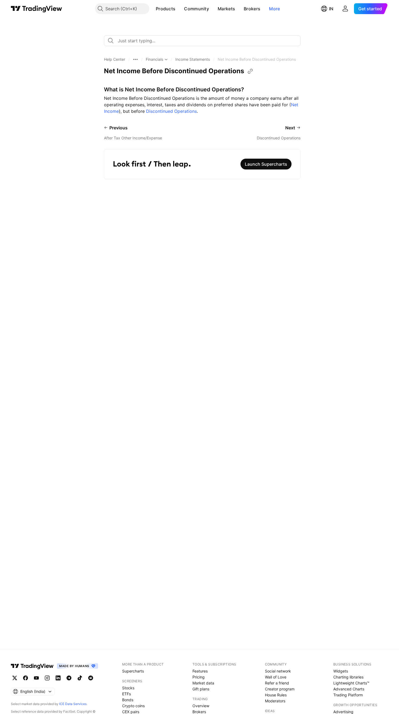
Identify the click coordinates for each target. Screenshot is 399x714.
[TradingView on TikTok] (80, 678)
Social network (278, 671)
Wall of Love (275, 677)
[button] (179, 8)
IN (331, 8)
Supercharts (133, 671)
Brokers (252, 8)
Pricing (198, 677)
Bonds (127, 699)
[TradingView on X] (14, 678)
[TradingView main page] (36, 8)
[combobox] (202, 40)
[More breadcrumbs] (135, 59)
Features (200, 671)
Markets (226, 8)
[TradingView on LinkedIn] (58, 678)
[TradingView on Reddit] (90, 678)
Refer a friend (277, 683)
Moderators (275, 701)
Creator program (279, 689)
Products (165, 8)
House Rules (276, 695)
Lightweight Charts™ (351, 683)
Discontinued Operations (171, 111)
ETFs (126, 693)
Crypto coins (133, 705)
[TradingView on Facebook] (25, 678)
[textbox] (204, 40)
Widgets (340, 671)
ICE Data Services (73, 704)
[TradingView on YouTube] (36, 678)
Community (196, 8)
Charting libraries (348, 677)
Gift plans (200, 689)
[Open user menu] (345, 8)
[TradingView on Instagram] (47, 678)
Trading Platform (348, 695)
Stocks (128, 688)
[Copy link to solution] (250, 71)
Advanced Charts (348, 689)
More (274, 8)
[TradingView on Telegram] (69, 678)
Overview (200, 705)
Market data (203, 683)
